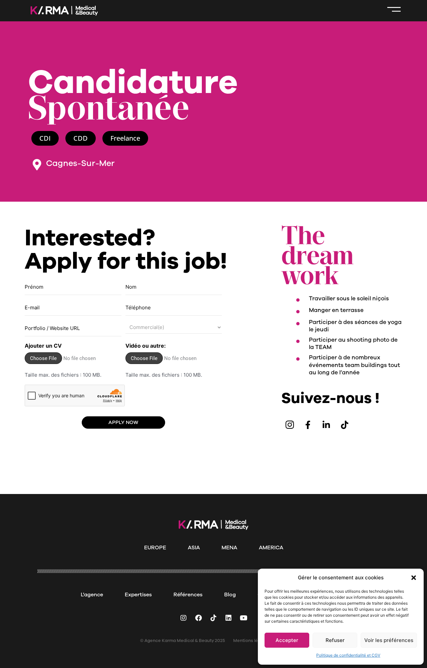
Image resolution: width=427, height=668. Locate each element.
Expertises (138, 594)
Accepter (287, 640)
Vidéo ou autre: (145, 345)
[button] (413, 577)
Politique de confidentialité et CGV (348, 655)
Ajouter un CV (43, 345)
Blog (230, 594)
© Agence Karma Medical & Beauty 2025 (182, 641)
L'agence (92, 594)
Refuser (335, 640)
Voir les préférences (388, 640)
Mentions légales (251, 641)
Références (187, 594)
